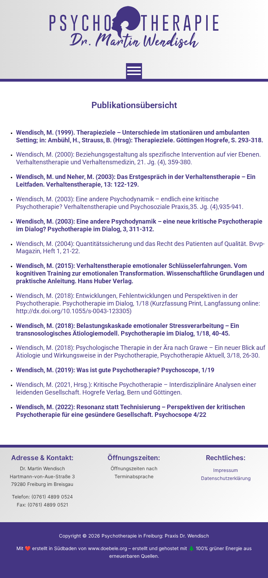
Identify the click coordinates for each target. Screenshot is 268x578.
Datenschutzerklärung (226, 478)
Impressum (225, 470)
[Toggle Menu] (134, 71)
